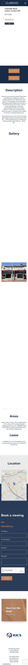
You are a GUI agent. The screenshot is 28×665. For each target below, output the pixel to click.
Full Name (4, 531)
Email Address (6, 539)
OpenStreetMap (17, 500)
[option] (14, 272)
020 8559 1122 (7, 664)
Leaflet (11, 500)
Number (4, 548)
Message (4, 556)
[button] (14, 483)
